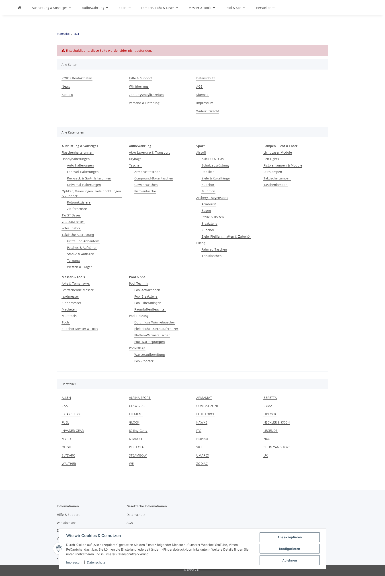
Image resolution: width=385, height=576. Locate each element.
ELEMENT (136, 414)
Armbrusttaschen (147, 172)
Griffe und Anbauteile (83, 241)
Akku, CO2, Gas (213, 159)
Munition (208, 191)
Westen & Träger (79, 267)
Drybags (135, 159)
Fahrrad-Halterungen (83, 172)
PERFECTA (136, 447)
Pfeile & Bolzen (213, 217)
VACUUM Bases (73, 222)
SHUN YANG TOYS (277, 447)
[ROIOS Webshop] (19, 7)
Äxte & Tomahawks (76, 283)
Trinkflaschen (212, 256)
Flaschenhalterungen (77, 152)
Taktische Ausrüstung (78, 234)
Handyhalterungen (76, 159)
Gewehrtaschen (146, 185)
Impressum (74, 562)
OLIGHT (67, 447)
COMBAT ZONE (207, 406)
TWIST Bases (71, 215)
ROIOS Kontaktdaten (77, 78)
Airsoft (201, 152)
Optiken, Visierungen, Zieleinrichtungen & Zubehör (91, 193)
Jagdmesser (70, 296)
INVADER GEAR (73, 430)
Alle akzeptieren (289, 537)
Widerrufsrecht (207, 111)
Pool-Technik (138, 283)
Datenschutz (96, 562)
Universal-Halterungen (84, 185)
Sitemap (202, 95)
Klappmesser (71, 303)
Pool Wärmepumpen (149, 341)
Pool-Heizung (139, 316)
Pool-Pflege (137, 348)
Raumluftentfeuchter (150, 309)
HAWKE (201, 422)
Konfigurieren (289, 549)
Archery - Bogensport (212, 197)
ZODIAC (202, 463)
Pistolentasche (145, 191)
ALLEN (66, 397)
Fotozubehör (71, 228)
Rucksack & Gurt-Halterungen (89, 178)
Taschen (135, 165)
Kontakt (67, 95)
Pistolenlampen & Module (283, 165)
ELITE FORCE (205, 414)
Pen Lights (271, 159)
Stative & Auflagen (80, 254)
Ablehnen (289, 560)
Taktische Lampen (277, 178)
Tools (66, 322)
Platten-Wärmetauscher (152, 335)
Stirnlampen (273, 172)
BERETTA (270, 397)
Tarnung (73, 260)
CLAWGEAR (137, 406)
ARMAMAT (204, 397)
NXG (267, 439)
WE (131, 463)
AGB (199, 86)
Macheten (69, 309)
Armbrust (209, 204)
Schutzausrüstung (215, 165)
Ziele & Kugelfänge (216, 178)
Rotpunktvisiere (78, 202)
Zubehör (208, 185)
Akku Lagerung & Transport (149, 152)
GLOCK (134, 422)
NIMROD (135, 439)
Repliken (208, 172)
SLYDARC (68, 455)
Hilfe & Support (140, 78)
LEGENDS (270, 430)
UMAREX (202, 455)
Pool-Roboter (144, 361)
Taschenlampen (275, 185)
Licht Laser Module (278, 152)
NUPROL (202, 439)
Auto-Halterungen (80, 165)
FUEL (65, 422)
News (66, 86)
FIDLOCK (270, 414)
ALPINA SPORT (139, 397)
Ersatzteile (209, 223)
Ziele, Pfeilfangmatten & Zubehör (226, 236)
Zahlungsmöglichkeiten (146, 95)
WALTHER (69, 463)
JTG (198, 430)
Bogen (206, 210)
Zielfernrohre (77, 209)
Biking (200, 243)
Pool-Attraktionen (147, 290)
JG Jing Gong (138, 430)
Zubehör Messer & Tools (80, 329)
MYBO (66, 439)
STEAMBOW (138, 455)
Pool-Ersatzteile (145, 296)
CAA (65, 406)
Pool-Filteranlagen (147, 303)
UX (266, 455)
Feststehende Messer (78, 290)
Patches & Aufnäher (82, 247)
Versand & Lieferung (144, 103)
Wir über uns (139, 86)
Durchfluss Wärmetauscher (154, 322)
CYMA (268, 406)
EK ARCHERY (71, 414)
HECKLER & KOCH (277, 422)
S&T (199, 447)
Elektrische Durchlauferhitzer (156, 329)
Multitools (69, 316)
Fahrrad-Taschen (214, 249)
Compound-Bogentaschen (153, 178)
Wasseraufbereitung (149, 354)
